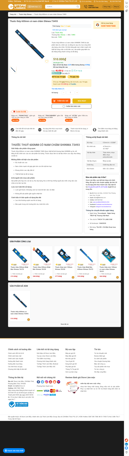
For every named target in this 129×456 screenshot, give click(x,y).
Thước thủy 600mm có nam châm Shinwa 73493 (19, 313)
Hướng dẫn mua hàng (15, 364)
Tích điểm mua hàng (43, 358)
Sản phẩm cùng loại (20, 241)
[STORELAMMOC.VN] (17, 7)
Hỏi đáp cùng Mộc (100, 372)
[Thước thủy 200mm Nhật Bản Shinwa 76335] (108, 256)
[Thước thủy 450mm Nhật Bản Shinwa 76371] (64, 256)
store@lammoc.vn (99, 197)
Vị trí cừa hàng (86, 1)
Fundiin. (73, 84)
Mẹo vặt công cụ (99, 364)
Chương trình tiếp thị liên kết (17, 369)
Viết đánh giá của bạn (59, 30)
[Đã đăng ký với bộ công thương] (18, 404)
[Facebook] (38, 381)
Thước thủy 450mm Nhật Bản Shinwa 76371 (64, 268)
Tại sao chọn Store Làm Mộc (46, 356)
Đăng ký (116, 7)
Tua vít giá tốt (70, 361)
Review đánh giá (99, 356)
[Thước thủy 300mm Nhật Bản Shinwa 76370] (86, 256)
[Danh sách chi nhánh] (126, 452)
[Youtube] (50, 381)
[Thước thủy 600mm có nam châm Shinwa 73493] (20, 300)
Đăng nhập (107, 7)
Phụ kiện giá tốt (71, 367)
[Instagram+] (46, 381)
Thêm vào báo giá (73, 106)
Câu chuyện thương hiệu (102, 361)
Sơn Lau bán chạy (71, 372)
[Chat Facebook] (126, 447)
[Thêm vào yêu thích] (47, 61)
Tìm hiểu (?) (66, 73)
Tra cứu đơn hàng (102, 1)
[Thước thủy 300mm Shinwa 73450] (20, 256)
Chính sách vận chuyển (15, 358)
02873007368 (116, 1)
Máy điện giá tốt (71, 356)
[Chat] (126, 440)
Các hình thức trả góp (15, 367)
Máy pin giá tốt (70, 353)
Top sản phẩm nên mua (102, 367)
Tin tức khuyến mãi (100, 353)
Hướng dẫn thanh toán (15, 361)
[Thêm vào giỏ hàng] (28, 277)
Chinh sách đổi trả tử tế (16, 353)
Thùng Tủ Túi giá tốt (72, 369)
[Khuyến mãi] (126, 11)
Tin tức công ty (99, 369)
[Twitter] (42, 381)
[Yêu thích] (126, 7)
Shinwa (63, 35)
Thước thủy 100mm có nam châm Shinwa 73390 (42, 268)
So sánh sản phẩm (100, 358)
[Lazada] (58, 381)
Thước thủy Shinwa (25, 14)
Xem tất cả (64, 324)
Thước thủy (59, 33)
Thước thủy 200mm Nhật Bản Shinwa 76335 (108, 268)
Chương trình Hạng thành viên (46, 361)
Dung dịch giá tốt (71, 364)
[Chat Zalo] (126, 444)
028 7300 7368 (19, 388)
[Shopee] (54, 381)
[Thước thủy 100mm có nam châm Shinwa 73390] (42, 256)
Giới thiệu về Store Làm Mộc (46, 353)
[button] (72, 398)
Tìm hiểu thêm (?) (58, 89)
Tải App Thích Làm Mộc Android (47, 364)
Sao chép (15, 120)
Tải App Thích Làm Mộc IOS (46, 367)
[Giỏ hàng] (126, 3)
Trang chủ (13, 14)
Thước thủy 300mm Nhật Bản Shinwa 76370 (86, 268)
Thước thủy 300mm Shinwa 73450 (17, 268)
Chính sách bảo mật (14, 356)
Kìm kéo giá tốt (70, 358)
